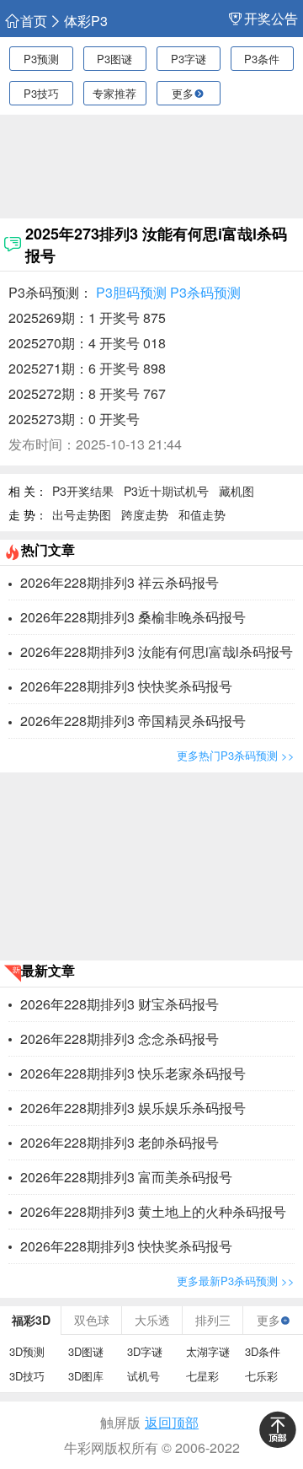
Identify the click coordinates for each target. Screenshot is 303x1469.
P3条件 (261, 59)
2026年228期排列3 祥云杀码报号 (119, 582)
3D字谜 (144, 1351)
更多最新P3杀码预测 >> (236, 1281)
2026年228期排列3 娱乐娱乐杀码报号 (133, 1107)
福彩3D (31, 1319)
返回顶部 (172, 1422)
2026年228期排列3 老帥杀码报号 (119, 1142)
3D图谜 (86, 1351)
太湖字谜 (208, 1351)
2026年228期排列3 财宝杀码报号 (119, 1004)
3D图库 (86, 1376)
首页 (33, 21)
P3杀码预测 (205, 292)
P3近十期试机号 (166, 490)
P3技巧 (41, 93)
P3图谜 (114, 59)
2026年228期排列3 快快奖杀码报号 (126, 686)
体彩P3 (86, 21)
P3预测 (41, 59)
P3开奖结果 (83, 490)
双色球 (91, 1319)
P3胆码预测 (131, 292)
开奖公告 (271, 18)
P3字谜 (188, 59)
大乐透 (152, 1319)
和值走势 (202, 514)
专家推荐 (114, 93)
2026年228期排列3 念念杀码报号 (119, 1038)
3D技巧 (27, 1376)
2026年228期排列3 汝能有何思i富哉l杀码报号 (156, 651)
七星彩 (202, 1376)
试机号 (143, 1376)
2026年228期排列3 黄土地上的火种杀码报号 (153, 1211)
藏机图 (236, 490)
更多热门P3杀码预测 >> (236, 755)
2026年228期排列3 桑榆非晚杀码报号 (133, 617)
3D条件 (262, 1351)
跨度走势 (144, 514)
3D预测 (27, 1351)
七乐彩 (261, 1376)
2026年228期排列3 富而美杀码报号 (126, 1176)
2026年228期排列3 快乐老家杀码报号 (133, 1073)
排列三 (213, 1319)
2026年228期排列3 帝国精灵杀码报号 (133, 720)
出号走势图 (81, 514)
